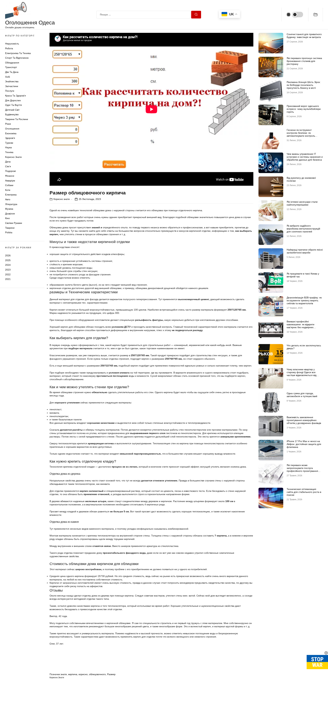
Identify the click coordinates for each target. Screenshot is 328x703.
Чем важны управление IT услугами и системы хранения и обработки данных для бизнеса (305, 157)
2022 (8, 274)
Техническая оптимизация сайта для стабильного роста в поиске (304, 492)
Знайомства (11, 81)
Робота (9, 48)
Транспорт (11, 67)
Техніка (9, 152)
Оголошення (12, 128)
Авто (7, 199)
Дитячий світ (12, 109)
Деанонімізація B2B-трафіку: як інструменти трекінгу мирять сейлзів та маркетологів (304, 300)
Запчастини (11, 86)
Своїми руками (13, 223)
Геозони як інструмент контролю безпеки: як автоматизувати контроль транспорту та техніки (301, 134)
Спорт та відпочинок (17, 57)
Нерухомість (12, 43)
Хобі (7, 76)
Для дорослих (13, 100)
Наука (8, 147)
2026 (8, 255)
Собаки (9, 185)
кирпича (72, 674)
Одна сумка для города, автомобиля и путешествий (302, 395)
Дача (8, 161)
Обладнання (12, 62)
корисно (83, 674)
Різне (8, 123)
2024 (8, 265)
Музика (9, 208)
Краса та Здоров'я (15, 95)
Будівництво (12, 114)
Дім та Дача (11, 72)
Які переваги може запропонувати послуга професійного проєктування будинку (302, 469)
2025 (8, 260)
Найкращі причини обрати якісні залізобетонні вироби (305, 251)
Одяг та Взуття (13, 105)
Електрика (11, 194)
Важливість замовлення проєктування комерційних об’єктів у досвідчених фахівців (304, 420)
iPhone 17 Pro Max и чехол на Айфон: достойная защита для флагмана (304, 444)
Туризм (9, 142)
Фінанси (9, 175)
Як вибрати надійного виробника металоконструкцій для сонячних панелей (303, 228)
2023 (8, 269)
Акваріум (10, 180)
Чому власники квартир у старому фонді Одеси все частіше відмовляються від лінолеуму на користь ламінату (304, 373)
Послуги (9, 90)
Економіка (10, 133)
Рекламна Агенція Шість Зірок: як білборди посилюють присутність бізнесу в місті (303, 85)
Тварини (10, 227)
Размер (111, 674)
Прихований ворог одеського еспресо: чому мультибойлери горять (304, 109)
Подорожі (10, 171)
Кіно (7, 218)
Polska (8, 232)
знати (64, 674)
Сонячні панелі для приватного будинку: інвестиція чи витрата (304, 35)
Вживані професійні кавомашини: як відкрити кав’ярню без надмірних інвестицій (300, 325)
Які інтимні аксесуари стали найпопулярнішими (302, 203)
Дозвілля (10, 213)
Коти (7, 190)
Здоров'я (10, 138)
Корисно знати (13, 157)
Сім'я (8, 166)
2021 (8, 279)
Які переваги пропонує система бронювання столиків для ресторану (304, 61)
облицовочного (97, 674)
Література (11, 204)
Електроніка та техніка (18, 53)
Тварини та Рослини (16, 119)
